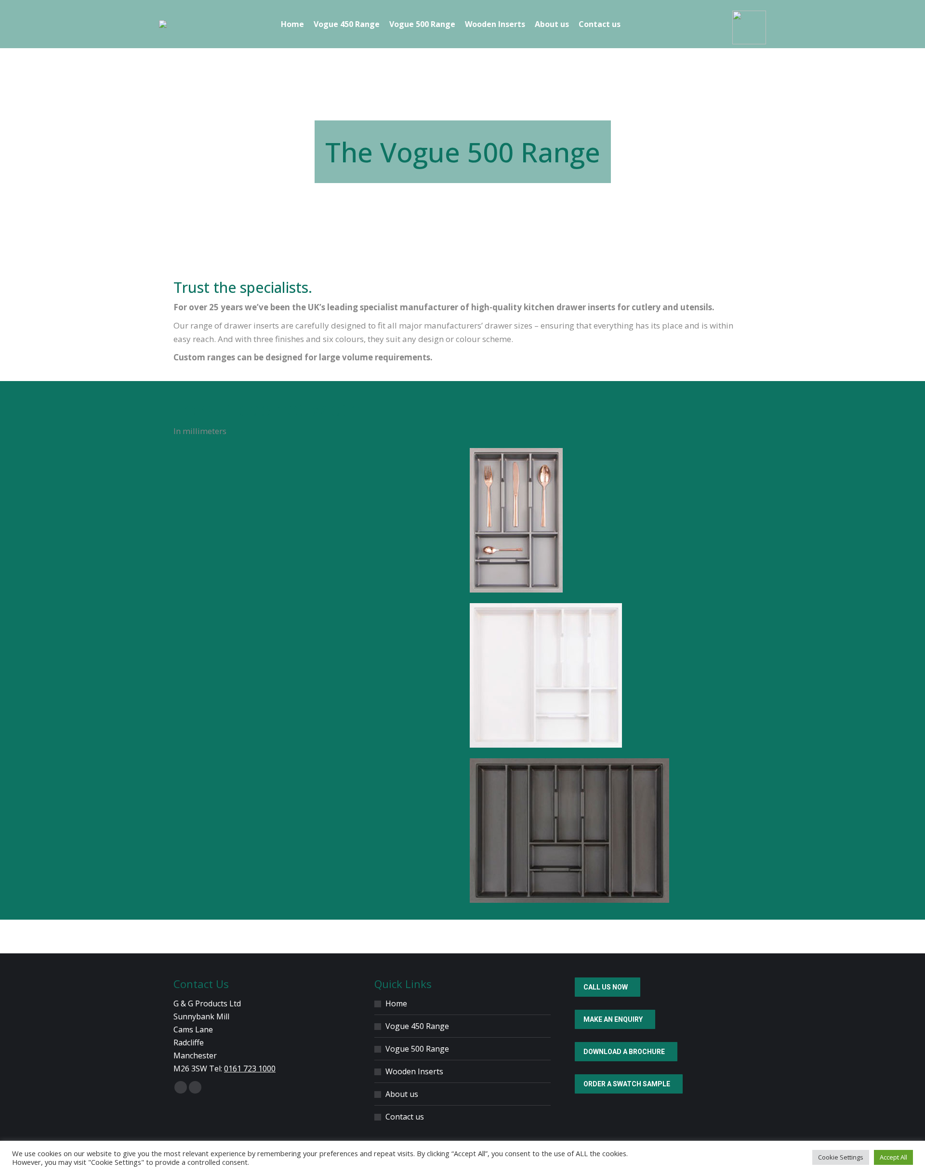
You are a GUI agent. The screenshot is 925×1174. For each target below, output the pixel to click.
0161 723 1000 (250, 1068)
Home (396, 1003)
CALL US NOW (605, 987)
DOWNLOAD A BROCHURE (624, 1051)
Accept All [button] (893, 1157)
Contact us (404, 1116)
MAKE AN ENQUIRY (613, 1019)
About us (401, 1094)
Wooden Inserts (414, 1071)
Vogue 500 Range (417, 1048)
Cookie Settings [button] (840, 1157)
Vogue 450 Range (417, 1026)
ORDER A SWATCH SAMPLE (626, 1084)
